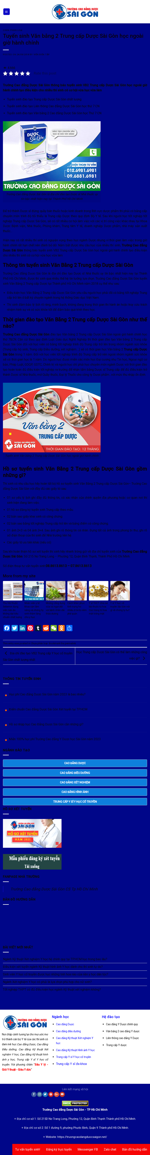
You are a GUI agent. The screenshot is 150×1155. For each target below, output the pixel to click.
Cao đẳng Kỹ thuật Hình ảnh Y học (75, 1050)
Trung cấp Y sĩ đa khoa (71, 1064)
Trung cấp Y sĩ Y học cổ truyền (73, 1056)
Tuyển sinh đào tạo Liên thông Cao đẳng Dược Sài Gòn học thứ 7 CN (53, 106)
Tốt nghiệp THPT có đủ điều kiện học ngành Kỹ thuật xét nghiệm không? (52, 989)
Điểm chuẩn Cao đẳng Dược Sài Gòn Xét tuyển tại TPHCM (48, 709)
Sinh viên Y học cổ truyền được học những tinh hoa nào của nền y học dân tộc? (55, 974)
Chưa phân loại (12, 30)
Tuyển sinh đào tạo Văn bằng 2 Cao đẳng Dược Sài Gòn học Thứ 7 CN (54, 113)
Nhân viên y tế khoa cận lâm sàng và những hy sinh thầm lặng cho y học (34, 610)
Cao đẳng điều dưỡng (68, 1031)
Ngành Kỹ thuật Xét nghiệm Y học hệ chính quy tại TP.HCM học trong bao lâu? (55, 959)
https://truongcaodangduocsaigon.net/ (82, 1137)
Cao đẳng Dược (65, 1024)
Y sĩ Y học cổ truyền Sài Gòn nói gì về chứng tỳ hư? (120, 607)
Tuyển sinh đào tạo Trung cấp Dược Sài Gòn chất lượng (44, 99)
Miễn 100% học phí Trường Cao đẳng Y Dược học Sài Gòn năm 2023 (55, 739)
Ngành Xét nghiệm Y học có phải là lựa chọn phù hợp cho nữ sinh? (47, 982)
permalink (70, 643)
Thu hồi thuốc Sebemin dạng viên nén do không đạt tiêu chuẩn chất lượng (12, 610)
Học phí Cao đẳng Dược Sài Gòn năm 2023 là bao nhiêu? (47, 694)
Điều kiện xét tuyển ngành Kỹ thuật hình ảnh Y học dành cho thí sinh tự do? (53, 967)
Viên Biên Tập (42, 54)
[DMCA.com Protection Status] (75, 1102)
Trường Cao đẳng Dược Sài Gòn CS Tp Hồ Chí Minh (54, 889)
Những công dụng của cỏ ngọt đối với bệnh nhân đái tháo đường (55, 608)
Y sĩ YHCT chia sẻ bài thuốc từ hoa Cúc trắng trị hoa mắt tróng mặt (98, 608)
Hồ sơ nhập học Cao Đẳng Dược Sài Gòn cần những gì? (46, 724)
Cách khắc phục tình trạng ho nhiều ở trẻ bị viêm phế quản (77, 608)
